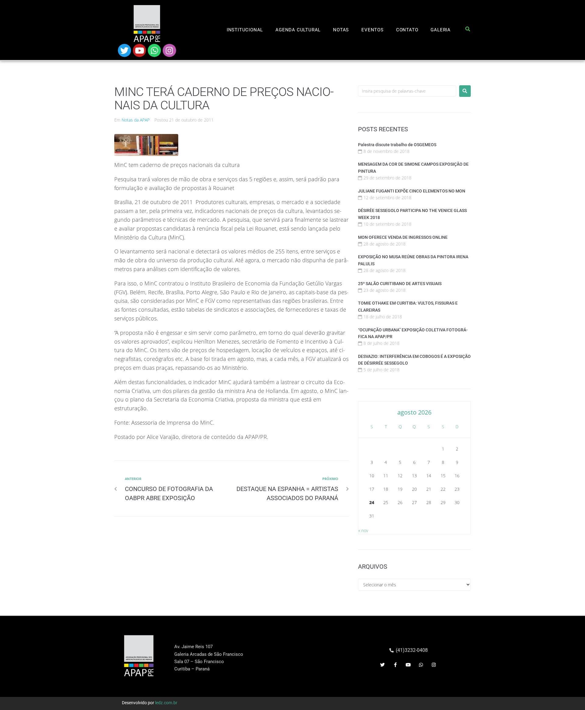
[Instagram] (169, 50)
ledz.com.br (166, 702)
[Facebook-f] (395, 664)
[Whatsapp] (154, 50)
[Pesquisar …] (467, 30)
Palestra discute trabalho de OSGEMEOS (397, 144)
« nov (363, 530)
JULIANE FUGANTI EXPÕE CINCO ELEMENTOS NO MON (411, 191)
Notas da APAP (136, 120)
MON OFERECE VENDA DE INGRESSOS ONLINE (403, 237)
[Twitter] (124, 50)
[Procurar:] (407, 91)
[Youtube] (139, 50)
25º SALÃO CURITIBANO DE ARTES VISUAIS (399, 283)
